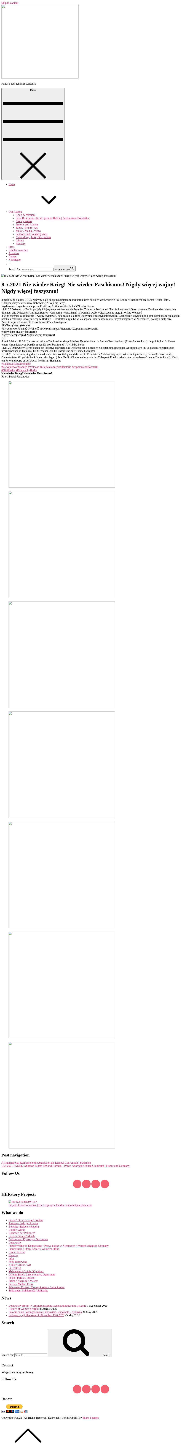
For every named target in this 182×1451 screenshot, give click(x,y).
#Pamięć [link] (22, 366)
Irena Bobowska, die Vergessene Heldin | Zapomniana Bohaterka (52, 218)
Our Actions (15, 211)
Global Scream (17, 1252)
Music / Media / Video (28, 230)
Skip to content (9, 2)
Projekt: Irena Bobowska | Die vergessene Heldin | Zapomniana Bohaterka (50, 1205)
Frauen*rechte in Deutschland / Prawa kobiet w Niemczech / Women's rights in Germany (59, 1245)
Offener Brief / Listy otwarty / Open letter (32, 1274)
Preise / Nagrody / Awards (23, 1280)
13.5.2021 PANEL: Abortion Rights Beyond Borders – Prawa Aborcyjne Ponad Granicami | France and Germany (65, 1165)
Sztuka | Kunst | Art (27, 227)
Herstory (20, 243)
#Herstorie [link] (65, 366)
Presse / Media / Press (21, 1284)
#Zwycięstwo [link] (9, 366)
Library (20, 240)
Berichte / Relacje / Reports (24, 1226)
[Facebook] (77, 1184)
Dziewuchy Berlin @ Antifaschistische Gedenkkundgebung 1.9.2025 (47, 1305)
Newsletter (15, 259)
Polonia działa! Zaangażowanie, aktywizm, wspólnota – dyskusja (45, 1312)
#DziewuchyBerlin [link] (26, 370)
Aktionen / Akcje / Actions (23, 1223)
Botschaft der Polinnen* (22, 1232)
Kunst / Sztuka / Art (20, 1264)
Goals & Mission (25, 214)
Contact (13, 256)
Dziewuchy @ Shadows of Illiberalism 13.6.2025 (36, 1315)
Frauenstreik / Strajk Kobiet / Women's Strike (34, 1248)
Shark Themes (90, 1417)
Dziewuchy (15, 1242)
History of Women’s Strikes (24, 1308)
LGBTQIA (15, 1268)
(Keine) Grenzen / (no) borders (26, 1220)
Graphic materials (18, 250)
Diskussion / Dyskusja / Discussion (28, 1239)
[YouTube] (95, 1184)
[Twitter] (86, 1184)
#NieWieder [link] (8, 370)
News (12, 184)
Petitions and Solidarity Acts (31, 234)
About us (14, 253)
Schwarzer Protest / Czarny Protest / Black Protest (37, 1287)
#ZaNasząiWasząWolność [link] (16, 363)
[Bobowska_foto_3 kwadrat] (23, 1201)
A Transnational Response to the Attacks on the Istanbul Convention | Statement (46, 1162)
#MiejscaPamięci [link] (49, 366)
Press (11, 246)
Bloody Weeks (24, 221)
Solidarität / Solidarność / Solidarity (28, 1290)
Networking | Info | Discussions (33, 237)
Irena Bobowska (18, 1261)
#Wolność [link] (33, 366)
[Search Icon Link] (10, 263)
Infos (11, 1258)
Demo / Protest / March (22, 1236)
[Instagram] (105, 1184)
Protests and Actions (27, 224)
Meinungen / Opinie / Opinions (26, 1271)
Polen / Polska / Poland (21, 1277)
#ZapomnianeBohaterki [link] (85, 366)
